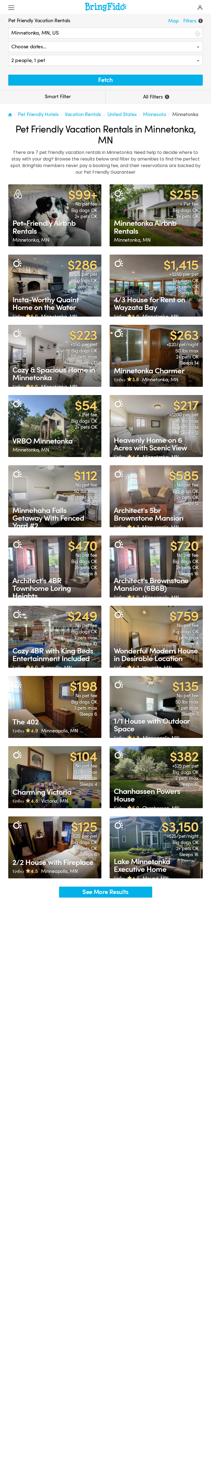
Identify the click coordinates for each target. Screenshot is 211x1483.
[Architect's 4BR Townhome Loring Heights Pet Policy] (54, 566)
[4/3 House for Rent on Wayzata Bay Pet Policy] (156, 286)
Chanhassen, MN (161, 808)
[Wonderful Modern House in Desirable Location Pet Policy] (156, 637)
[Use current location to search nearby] (197, 33)
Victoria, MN (54, 801)
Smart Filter (57, 97)
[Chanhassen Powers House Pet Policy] (156, 777)
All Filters (155, 97)
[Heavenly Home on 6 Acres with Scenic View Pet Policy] (156, 426)
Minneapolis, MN (160, 527)
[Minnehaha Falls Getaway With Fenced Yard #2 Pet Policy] (54, 496)
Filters (192, 21)
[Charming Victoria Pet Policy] (54, 777)
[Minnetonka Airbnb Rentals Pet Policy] (156, 215)
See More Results (105, 892)
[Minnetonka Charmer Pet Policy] (156, 356)
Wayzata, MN (157, 668)
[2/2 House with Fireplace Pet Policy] (54, 847)
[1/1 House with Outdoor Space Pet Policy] (156, 707)
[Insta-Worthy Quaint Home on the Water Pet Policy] (54, 286)
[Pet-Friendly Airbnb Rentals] (54, 215)
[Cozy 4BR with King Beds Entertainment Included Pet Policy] (54, 637)
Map (173, 21)
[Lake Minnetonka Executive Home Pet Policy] (156, 847)
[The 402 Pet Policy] (54, 707)
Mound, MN (156, 878)
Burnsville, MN (56, 668)
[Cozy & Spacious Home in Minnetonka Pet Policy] (54, 356)
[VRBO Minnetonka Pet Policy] (54, 426)
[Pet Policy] (118, 193)
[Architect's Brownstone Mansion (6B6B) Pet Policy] (156, 566)
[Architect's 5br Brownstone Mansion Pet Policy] (156, 496)
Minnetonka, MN (31, 240)
